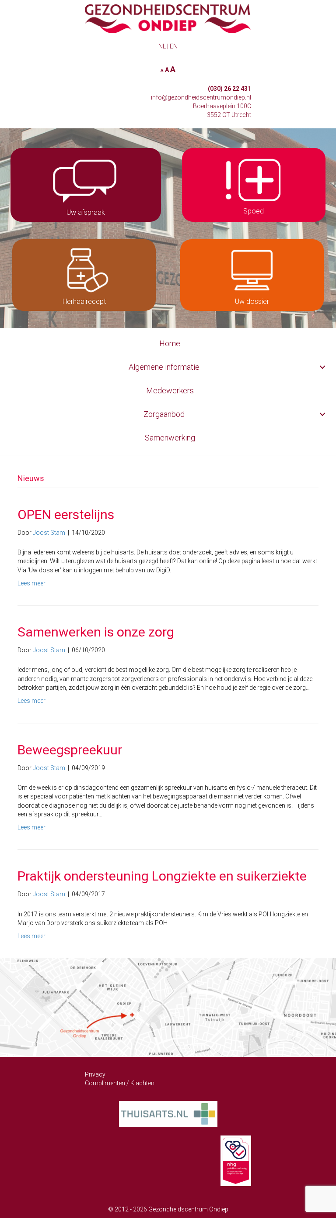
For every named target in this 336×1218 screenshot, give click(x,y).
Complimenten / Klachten (119, 1083)
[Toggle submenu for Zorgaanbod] (322, 414)
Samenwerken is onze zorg (96, 632)
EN (174, 46)
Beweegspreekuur (70, 749)
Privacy (95, 1074)
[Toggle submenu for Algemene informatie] (322, 367)
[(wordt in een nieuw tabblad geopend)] (168, 1113)
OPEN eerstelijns (66, 514)
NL (162, 46)
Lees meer (32, 583)
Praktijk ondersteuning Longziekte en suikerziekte (162, 876)
